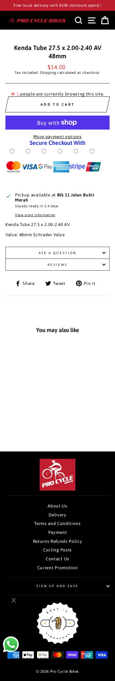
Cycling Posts (57, 549)
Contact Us (57, 558)
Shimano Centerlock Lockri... (49, 658)
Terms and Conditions (57, 523)
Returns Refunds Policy (57, 541)
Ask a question (57, 253)
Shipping (48, 72)
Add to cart (27, 425)
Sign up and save (57, 586)
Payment (57, 532)
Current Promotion (57, 567)
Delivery (57, 514)
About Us (57, 505)
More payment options (57, 136)
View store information (35, 215)
